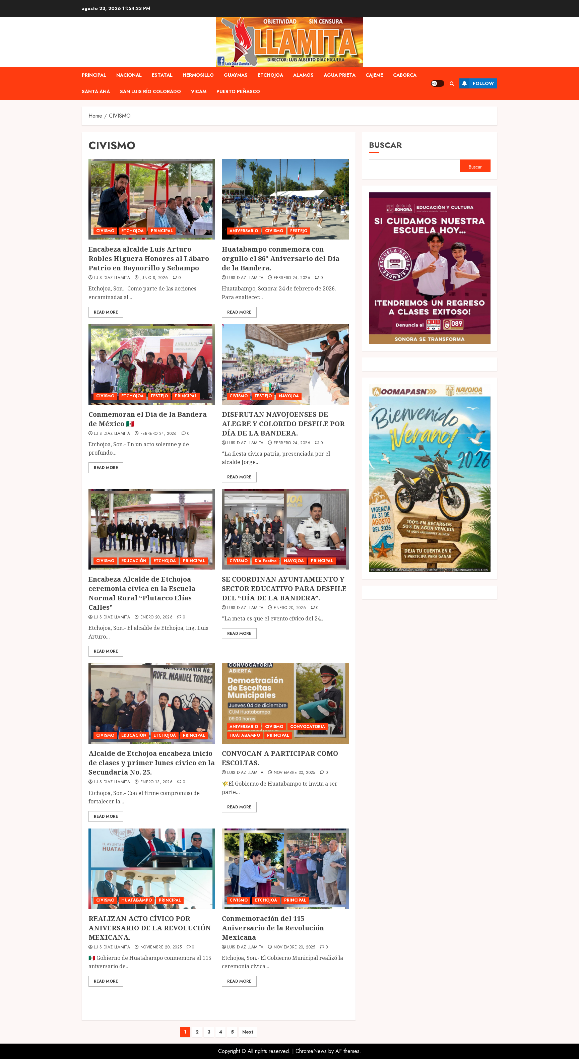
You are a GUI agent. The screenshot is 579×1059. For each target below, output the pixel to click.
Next (247, 1032)
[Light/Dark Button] (437, 83)
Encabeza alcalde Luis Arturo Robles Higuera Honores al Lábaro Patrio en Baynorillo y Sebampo (148, 258)
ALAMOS (303, 75)
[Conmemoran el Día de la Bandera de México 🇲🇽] (151, 364)
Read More (106, 312)
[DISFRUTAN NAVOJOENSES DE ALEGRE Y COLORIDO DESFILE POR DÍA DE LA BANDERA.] (285, 364)
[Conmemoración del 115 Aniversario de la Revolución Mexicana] (285, 869)
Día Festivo (266, 561)
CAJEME (374, 75)
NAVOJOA (289, 396)
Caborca (404, 75)
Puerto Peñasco (238, 91)
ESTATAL (162, 75)
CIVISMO (105, 231)
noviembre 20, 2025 (161, 947)
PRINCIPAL (94, 75)
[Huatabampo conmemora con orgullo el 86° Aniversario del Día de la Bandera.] (285, 199)
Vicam (198, 91)
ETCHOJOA (270, 75)
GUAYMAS (236, 75)
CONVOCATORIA (307, 727)
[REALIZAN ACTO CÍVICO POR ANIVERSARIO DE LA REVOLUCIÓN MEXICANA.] (151, 869)
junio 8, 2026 (154, 278)
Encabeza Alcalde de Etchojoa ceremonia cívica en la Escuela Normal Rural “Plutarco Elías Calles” (141, 593)
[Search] (452, 83)
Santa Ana (96, 91)
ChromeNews (311, 1051)
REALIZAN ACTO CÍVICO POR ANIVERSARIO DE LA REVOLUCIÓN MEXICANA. (149, 928)
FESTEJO (298, 231)
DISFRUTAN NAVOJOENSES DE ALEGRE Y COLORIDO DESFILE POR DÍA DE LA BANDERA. (283, 424)
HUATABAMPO (245, 735)
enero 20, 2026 (156, 617)
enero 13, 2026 (156, 782)
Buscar (385, 145)
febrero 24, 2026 (292, 278)
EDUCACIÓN (133, 561)
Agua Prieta (340, 75)
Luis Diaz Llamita (112, 278)
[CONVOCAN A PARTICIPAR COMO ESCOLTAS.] (285, 703)
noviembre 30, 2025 (294, 773)
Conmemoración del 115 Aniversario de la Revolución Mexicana (273, 928)
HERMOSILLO (198, 75)
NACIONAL (129, 75)
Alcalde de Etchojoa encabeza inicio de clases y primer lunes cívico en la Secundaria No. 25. (151, 763)
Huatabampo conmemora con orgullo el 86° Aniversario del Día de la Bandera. (280, 258)
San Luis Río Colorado (150, 91)
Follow (483, 83)
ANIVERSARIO (244, 231)
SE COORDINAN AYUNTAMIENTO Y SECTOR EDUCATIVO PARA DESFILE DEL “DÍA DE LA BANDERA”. (284, 588)
